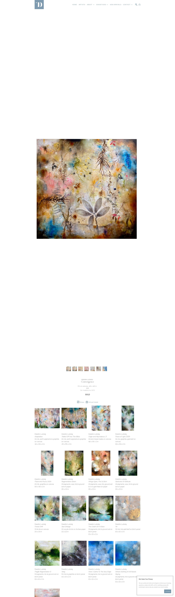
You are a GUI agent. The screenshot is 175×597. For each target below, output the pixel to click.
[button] (90, 4)
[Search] (136, 5)
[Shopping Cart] (139, 5)
